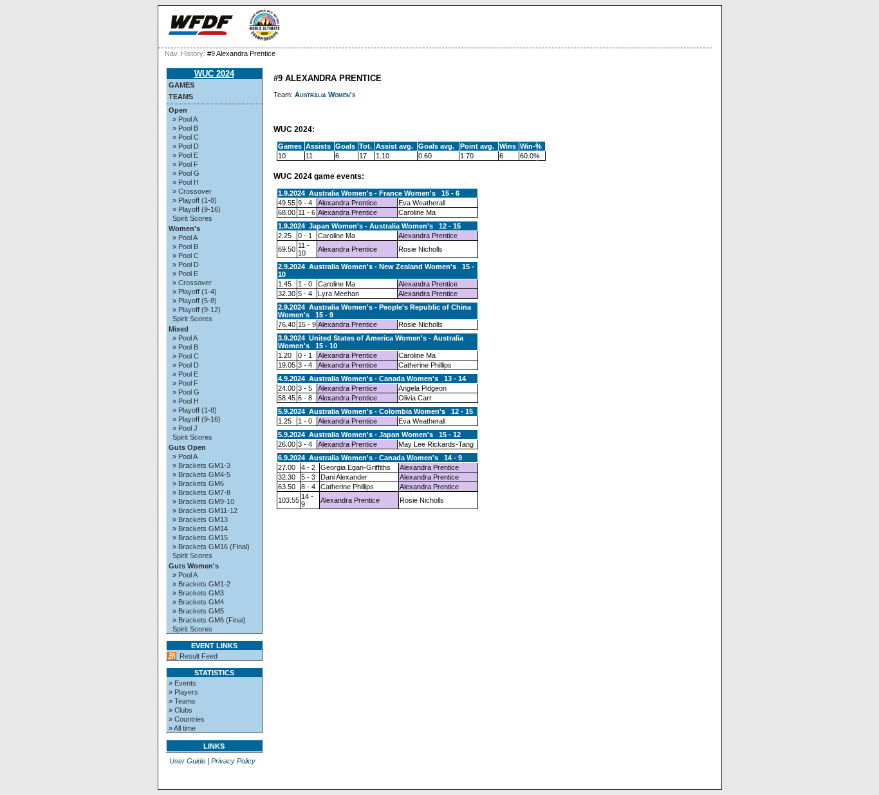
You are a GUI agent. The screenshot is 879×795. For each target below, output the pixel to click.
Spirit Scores (192, 218)
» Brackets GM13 (200, 519)
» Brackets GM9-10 (203, 501)
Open (178, 110)
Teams (181, 96)
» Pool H (185, 182)
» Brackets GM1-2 (201, 584)
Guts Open (187, 447)
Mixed (179, 329)
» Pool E (185, 155)
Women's (184, 228)
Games (181, 85)
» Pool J (185, 428)
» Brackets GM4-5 (201, 474)
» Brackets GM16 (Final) (211, 546)
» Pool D (185, 146)
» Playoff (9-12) (196, 309)
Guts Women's (194, 566)
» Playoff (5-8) (194, 300)
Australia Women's (325, 94)
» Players (183, 692)
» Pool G (185, 173)
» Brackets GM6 (198, 483)
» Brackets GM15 (200, 537)
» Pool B (185, 128)
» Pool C (185, 137)
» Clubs (180, 710)
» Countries (187, 719)
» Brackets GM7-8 (201, 492)
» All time (182, 728)
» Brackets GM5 (198, 611)
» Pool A (185, 119)
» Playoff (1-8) (194, 200)
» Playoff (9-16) (196, 209)
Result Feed (198, 656)
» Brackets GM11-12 (204, 510)
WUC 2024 (214, 74)
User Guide (187, 761)
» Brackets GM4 (198, 602)
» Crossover (192, 191)
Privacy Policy (233, 761)
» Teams (182, 701)
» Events (182, 683)
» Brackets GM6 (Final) (209, 620)
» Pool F (185, 164)
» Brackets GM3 (198, 593)
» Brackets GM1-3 (201, 465)
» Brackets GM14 (200, 528)
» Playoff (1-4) (194, 291)
